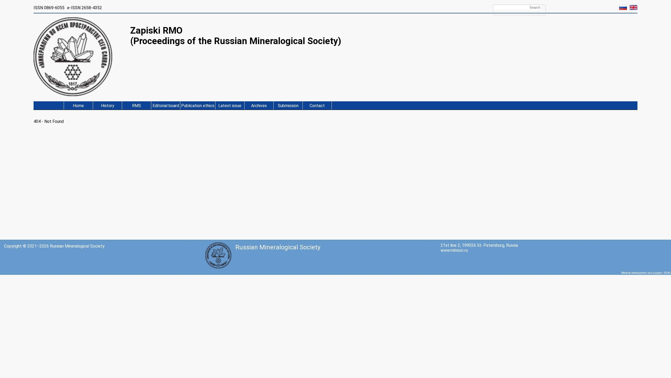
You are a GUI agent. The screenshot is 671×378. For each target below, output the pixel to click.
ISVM (667, 273)
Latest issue (229, 105)
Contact (317, 105)
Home (78, 105)
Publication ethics (197, 105)
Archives (259, 105)
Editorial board (166, 105)
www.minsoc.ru (454, 250)
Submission (288, 105)
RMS (136, 105)
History (107, 105)
